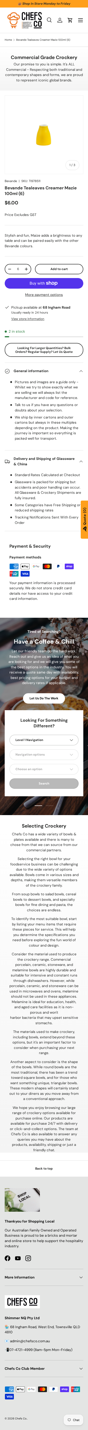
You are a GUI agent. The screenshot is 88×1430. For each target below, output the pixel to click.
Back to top (44, 1169)
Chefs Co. (21, 1418)
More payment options (44, 294)
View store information (27, 319)
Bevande (11, 181)
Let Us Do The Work (44, 698)
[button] (70, 20)
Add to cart (59, 269)
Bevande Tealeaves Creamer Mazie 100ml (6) (43, 40)
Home (8, 40)
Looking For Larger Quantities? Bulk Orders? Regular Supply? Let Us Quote (44, 350)
